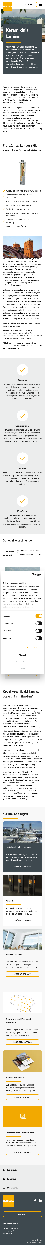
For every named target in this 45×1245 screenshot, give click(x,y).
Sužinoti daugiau (22, 867)
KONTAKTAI (22, 1214)
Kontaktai (30, 5)
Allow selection (22, 662)
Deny (22, 669)
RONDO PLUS (9, 331)
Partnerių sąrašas (22, 1042)
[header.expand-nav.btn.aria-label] (40, 5)
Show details (32, 648)
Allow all (22, 655)
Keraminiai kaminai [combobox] (26, 555)
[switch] (38, 623)
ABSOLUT (7, 343)
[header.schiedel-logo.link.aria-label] (7, 4)
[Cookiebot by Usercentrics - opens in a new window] (32, 574)
